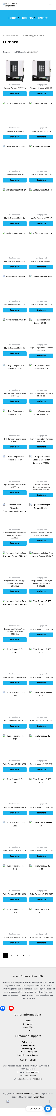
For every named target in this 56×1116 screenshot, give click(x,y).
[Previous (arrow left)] (3, 1114)
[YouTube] (11, 1008)
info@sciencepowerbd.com (30, 1079)
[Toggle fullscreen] (10, 1110)
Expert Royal (39, 1097)
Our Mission (28, 1024)
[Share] (18, 1110)
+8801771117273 (32, 1072)
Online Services (28, 1042)
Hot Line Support (28, 1048)
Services (28, 1020)
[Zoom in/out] (3, 1110)
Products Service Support (28, 1055)
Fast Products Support (28, 1051)
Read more (14, 93)
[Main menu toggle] (50, 5)
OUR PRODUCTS (15, 35)
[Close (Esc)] (25, 1110)
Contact (28, 1030)
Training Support (28, 1045)
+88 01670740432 (28, 1075)
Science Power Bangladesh (28, 1093)
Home (5, 35)
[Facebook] (2, 1008)
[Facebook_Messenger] (48, 1108)
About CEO (28, 1027)
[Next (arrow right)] (10, 1114)
